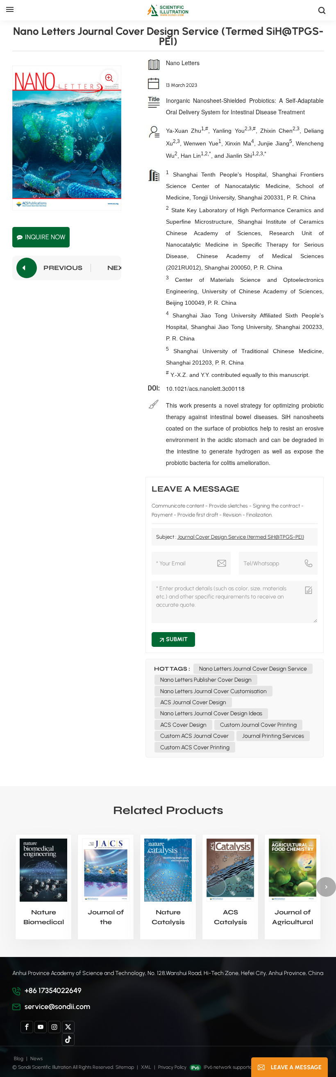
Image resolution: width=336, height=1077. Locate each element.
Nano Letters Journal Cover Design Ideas (211, 713)
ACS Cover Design (183, 724)
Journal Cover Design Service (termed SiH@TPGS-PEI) (240, 537)
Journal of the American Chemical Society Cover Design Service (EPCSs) (105, 917)
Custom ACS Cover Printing (194, 747)
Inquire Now (45, 237)
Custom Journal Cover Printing (258, 724)
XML (146, 1067)
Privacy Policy (172, 1067)
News (36, 1058)
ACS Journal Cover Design (193, 702)
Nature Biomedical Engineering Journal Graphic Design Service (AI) (44, 917)
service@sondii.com (57, 1006)
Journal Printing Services (273, 735)
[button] (326, 887)
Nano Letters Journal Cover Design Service (253, 668)
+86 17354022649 (53, 990)
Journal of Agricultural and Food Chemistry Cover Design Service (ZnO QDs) (292, 917)
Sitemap (125, 1067)
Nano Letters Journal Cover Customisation (213, 691)
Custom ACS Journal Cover (194, 735)
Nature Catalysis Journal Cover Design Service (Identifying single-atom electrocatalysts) (168, 917)
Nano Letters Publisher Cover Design (206, 679)
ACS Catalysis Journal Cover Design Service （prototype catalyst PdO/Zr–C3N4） (230, 917)
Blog (18, 1058)
